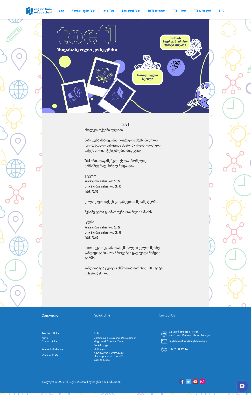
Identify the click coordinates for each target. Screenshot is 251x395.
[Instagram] (202, 381)
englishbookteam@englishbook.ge (188, 340)
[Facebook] (181, 381)
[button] (179, 11)
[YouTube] (195, 381)
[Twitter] (188, 381)
